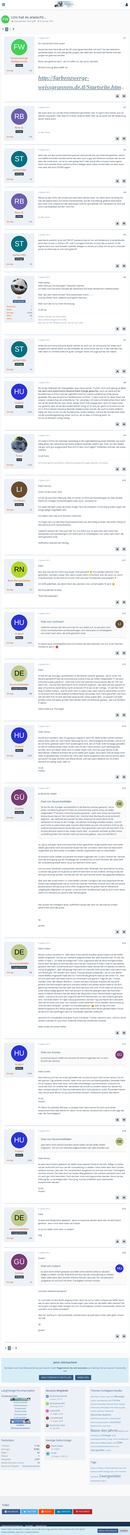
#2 (124, 107)
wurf (114, 1443)
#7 (124, 340)
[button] (3, 5)
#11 (124, 560)
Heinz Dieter (57, 1446)
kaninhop (94, 1471)
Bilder (8, 315)
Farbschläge (105, 1407)
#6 (124, 277)
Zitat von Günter (51, 1052)
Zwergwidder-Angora (98, 1481)
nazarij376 (55, 1410)
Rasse (109, 1426)
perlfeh (100, 1471)
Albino (97, 1397)
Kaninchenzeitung (97, 1422)
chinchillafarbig (102, 1401)
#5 (124, 234)
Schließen (124, 1530)
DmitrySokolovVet (30, 1466)
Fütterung (117, 1407)
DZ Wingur (100, 1468)
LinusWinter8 (56, 1417)
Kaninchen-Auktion (101, 1414)
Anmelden (83, 1377)
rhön (126, 1431)
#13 (124, 664)
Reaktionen (11, 306)
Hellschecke (109, 1411)
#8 (124, 382)
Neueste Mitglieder (57, 1390)
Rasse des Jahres (104, 1430)
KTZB (53, 1453)
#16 (124, 943)
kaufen (106, 1422)
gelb (123, 1407)
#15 (124, 788)
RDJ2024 (121, 1431)
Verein (115, 1439)
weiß (92, 1477)
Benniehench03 (57, 1403)
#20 (124, 1252)
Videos (9, 318)
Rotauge (106, 1435)
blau (111, 1397)
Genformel (100, 1411)
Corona (116, 1400)
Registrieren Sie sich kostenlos (72, 1368)
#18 (124, 1131)
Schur (112, 1471)
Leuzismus (115, 1422)
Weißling (103, 1443)
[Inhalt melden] (117, 96)
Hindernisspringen (111, 1468)
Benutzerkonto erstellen (56, 1377)
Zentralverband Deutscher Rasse (102, 1446)
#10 (124, 480)
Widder (109, 1443)
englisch (122, 1404)
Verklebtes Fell (123, 1439)
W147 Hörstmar (120, 1471)
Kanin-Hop (122, 1468)
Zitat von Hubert (51, 1266)
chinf (110, 1401)
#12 (124, 613)
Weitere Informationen (108, 1530)
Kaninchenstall (115, 1418)
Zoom (117, 1446)
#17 (124, 1044)
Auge (108, 1397)
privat (104, 1426)
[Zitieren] (124, 96)
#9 (124, 435)
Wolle (96, 1477)
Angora (102, 1397)
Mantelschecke (96, 1426)
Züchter (108, 1450)
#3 (124, 149)
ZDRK (120, 1442)
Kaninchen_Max (57, 1425)
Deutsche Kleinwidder (98, 1404)
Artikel (9, 309)
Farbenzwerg (95, 1407)
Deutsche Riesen (113, 1404)
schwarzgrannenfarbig (99, 1439)
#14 (124, 726)
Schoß (113, 1435)
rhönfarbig (94, 1435)
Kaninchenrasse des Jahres (100, 1418)
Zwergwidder (98, 1450)
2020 (92, 1397)
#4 (124, 192)
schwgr (109, 1439)
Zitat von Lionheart (52, 621)
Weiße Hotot (95, 1443)
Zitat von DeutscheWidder (56, 801)
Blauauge (119, 1396)
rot (100, 1435)
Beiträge (9, 70)
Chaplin (93, 1401)
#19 (124, 1208)
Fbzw (112, 1407)
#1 (124, 38)
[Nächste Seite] (13, 29)
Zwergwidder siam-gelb (25, 21)
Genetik (93, 1411)
